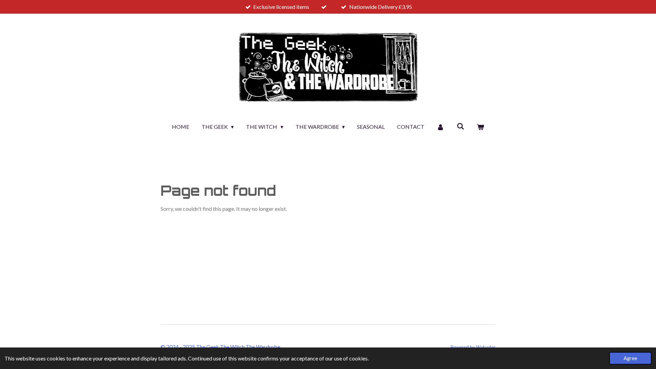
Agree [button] (630, 358)
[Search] (460, 126)
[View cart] (480, 127)
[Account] (440, 127)
